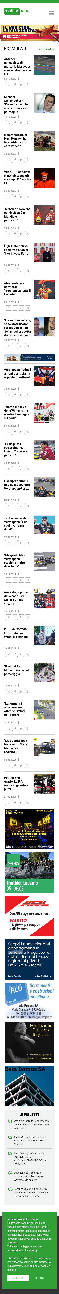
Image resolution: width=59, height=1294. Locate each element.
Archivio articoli (47, 49)
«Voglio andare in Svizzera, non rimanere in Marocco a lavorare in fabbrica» (31, 1124)
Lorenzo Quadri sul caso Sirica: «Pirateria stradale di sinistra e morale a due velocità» (31, 1192)
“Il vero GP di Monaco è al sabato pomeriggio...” (17, 670)
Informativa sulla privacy (22, 1250)
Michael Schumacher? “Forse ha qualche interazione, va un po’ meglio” (16, 104)
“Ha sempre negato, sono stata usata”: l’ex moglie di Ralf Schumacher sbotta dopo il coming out (17, 328)
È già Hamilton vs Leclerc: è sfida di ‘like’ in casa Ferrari (17, 249)
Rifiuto (39, 1278)
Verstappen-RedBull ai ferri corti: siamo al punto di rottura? (17, 373)
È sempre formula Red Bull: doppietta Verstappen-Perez (17, 484)
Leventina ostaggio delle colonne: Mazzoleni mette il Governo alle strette (29, 1176)
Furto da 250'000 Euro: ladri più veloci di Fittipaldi (16, 633)
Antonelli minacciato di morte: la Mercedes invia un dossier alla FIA (17, 66)
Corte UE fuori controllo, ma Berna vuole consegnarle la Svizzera (29, 1140)
